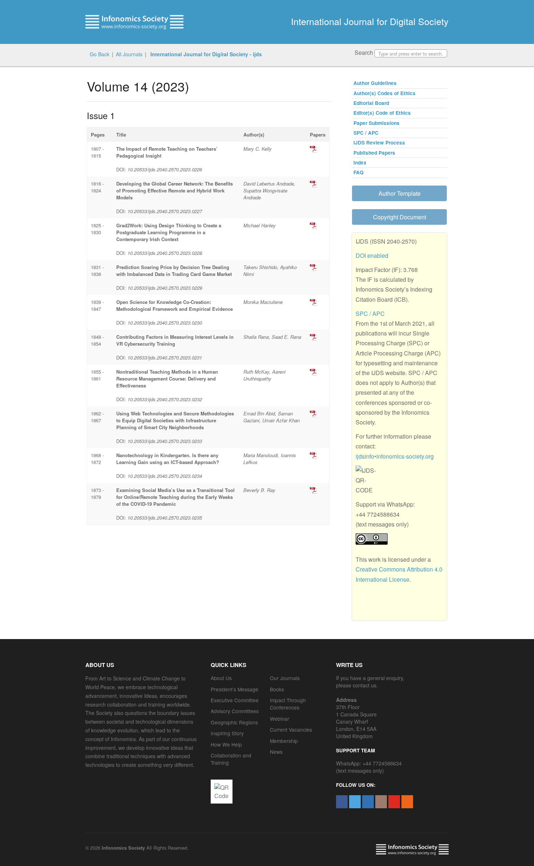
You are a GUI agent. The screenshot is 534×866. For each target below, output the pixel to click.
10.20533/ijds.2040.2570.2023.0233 (165, 441)
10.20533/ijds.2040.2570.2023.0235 (165, 517)
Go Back (99, 54)
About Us (221, 678)
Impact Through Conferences (288, 703)
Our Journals (285, 678)
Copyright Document (399, 217)
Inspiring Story (227, 733)
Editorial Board (371, 102)
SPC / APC (366, 132)
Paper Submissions (376, 122)
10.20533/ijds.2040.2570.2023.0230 (165, 322)
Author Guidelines (375, 83)
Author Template (400, 193)
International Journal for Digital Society (370, 21)
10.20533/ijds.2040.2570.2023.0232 (165, 399)
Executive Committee (235, 700)
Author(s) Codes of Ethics (384, 93)
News (276, 751)
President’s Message (234, 689)
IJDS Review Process (379, 142)
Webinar (279, 718)
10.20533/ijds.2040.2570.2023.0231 (165, 357)
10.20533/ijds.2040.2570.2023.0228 (165, 252)
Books (277, 689)
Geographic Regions (234, 722)
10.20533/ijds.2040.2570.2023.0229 (165, 287)
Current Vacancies (291, 729)
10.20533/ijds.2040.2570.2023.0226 (165, 169)
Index (360, 162)
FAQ (358, 172)
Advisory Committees (235, 711)
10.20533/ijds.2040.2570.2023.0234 (165, 475)
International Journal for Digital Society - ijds (205, 54)
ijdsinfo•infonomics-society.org (395, 456)
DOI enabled (372, 255)
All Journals (129, 54)
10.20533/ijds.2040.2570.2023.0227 (165, 211)
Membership (284, 740)
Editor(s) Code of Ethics (382, 112)
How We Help (226, 744)
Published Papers (374, 152)
